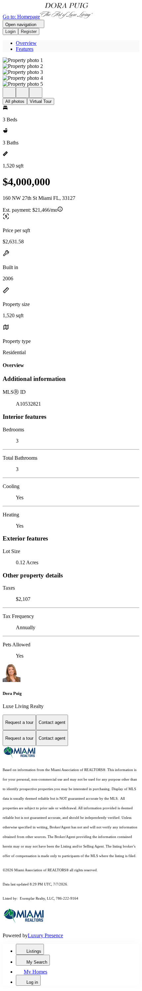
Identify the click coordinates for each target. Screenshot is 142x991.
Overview (26, 43)
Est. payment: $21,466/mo (30, 210)
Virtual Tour (41, 101)
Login (10, 31)
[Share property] (35, 92)
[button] (71, 60)
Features (24, 49)
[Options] (9, 92)
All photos (14, 101)
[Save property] (22, 92)
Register (29, 31)
